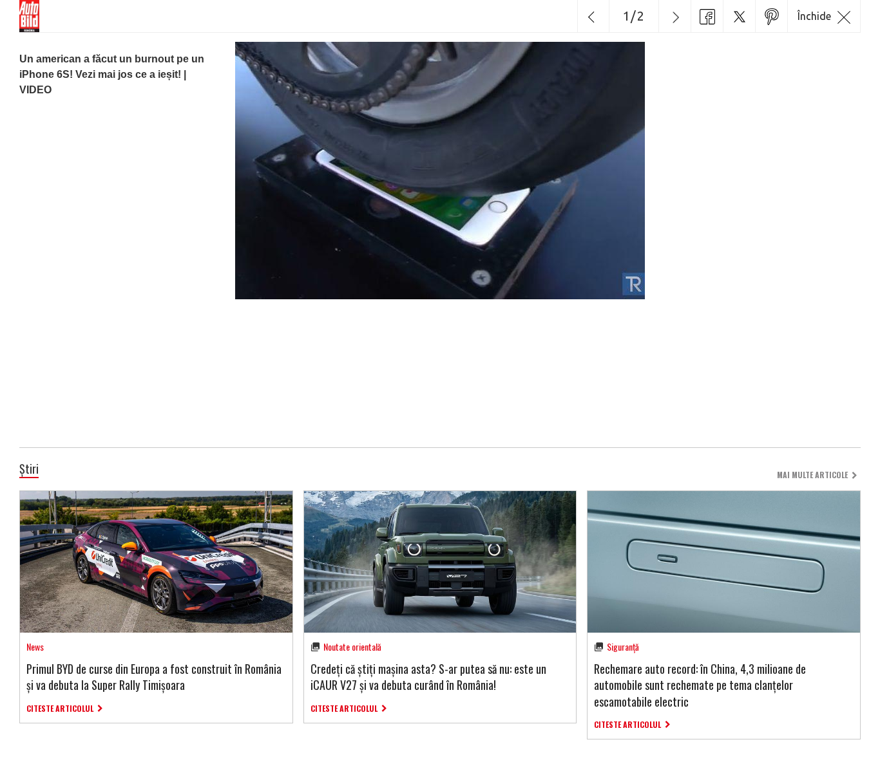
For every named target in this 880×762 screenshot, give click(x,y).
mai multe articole (812, 474)
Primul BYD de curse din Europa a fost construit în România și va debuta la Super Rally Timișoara (154, 676)
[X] (739, 16)
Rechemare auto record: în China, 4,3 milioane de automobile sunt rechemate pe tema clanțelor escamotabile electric (700, 684)
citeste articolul (59, 708)
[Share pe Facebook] (707, 16)
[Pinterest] (771, 16)
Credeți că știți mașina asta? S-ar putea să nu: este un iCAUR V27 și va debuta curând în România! (428, 676)
